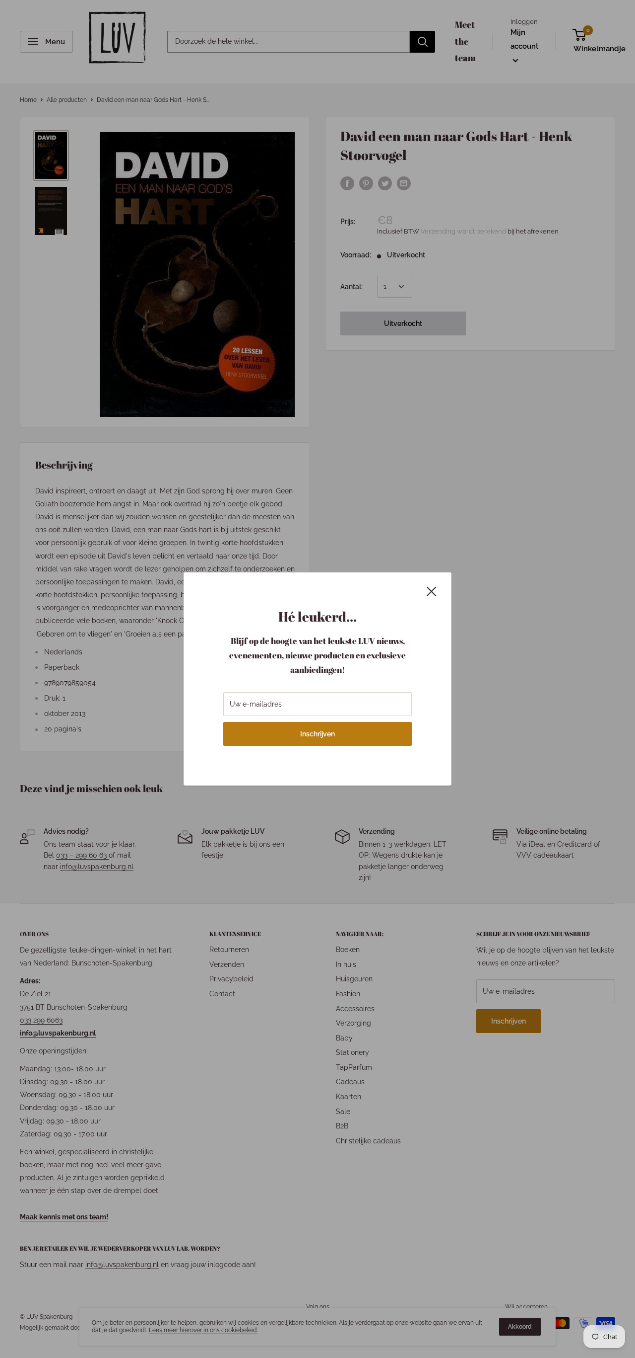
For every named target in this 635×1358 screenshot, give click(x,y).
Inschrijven (317, 734)
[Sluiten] (432, 590)
